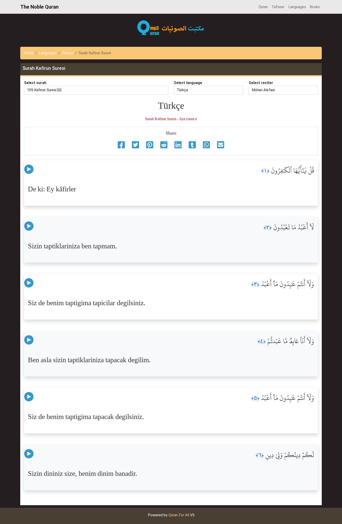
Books (315, 7)
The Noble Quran (39, 7)
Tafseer (278, 7)
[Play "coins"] (29, 169)
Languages (297, 7)
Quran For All (178, 515)
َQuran (263, 7)
